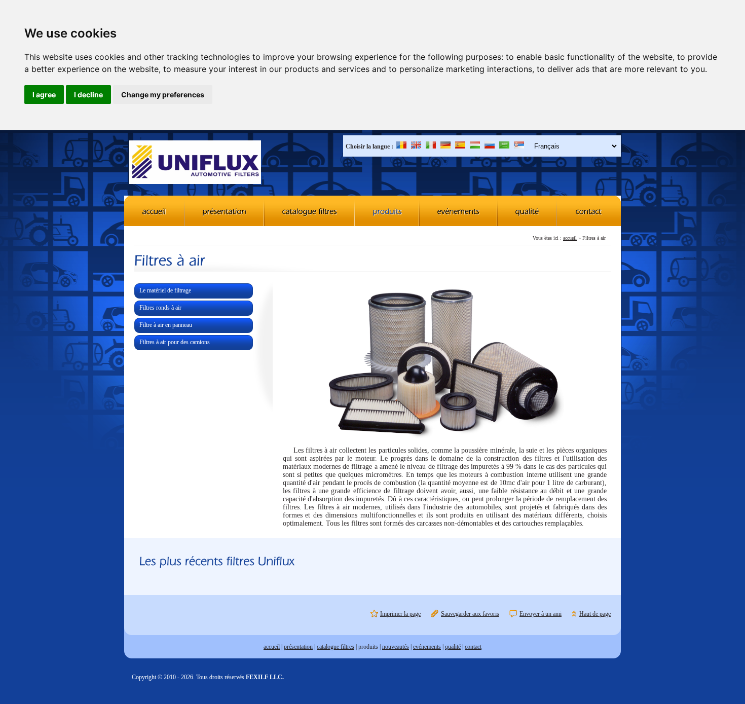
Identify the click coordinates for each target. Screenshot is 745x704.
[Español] (460, 146)
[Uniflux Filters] (195, 163)
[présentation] (225, 211)
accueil (570, 238)
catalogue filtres (335, 646)
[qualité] (527, 211)
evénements (427, 646)
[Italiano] (431, 146)
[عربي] (504, 146)
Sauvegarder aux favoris (470, 613)
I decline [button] (88, 94)
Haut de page (595, 613)
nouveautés (395, 646)
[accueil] (154, 211)
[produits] (387, 211)
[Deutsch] (445, 146)
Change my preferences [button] (162, 94)
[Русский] (490, 146)
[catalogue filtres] (310, 211)
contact (473, 646)
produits (368, 646)
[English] (416, 146)
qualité (453, 646)
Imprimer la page (400, 613)
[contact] (589, 211)
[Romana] (401, 146)
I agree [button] (44, 94)
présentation (298, 646)
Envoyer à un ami (540, 613)
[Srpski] (519, 146)
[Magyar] (475, 146)
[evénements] (459, 211)
